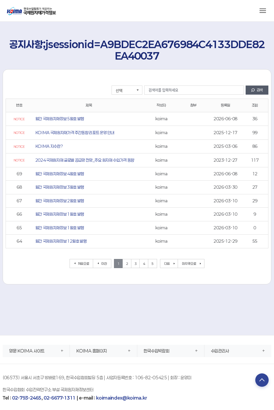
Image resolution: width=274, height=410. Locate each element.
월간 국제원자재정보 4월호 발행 (59, 173)
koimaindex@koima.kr (121, 397)
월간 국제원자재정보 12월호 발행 (61, 241)
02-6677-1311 (59, 397)
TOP (262, 380)
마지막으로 (189, 263)
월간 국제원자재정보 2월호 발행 (59, 200)
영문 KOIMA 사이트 (26, 350)
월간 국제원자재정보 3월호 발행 (59, 187)
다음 (167, 263)
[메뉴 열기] (263, 11)
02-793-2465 (26, 397)
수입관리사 (220, 350)
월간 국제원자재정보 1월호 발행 (59, 214)
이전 (104, 263)
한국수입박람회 (156, 350)
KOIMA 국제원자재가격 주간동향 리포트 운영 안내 (74, 132)
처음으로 (83, 263)
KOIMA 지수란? (49, 146)
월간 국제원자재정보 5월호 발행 (59, 118)
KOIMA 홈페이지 (91, 350)
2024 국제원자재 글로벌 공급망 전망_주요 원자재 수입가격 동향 (84, 160)
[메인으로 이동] (31, 10)
